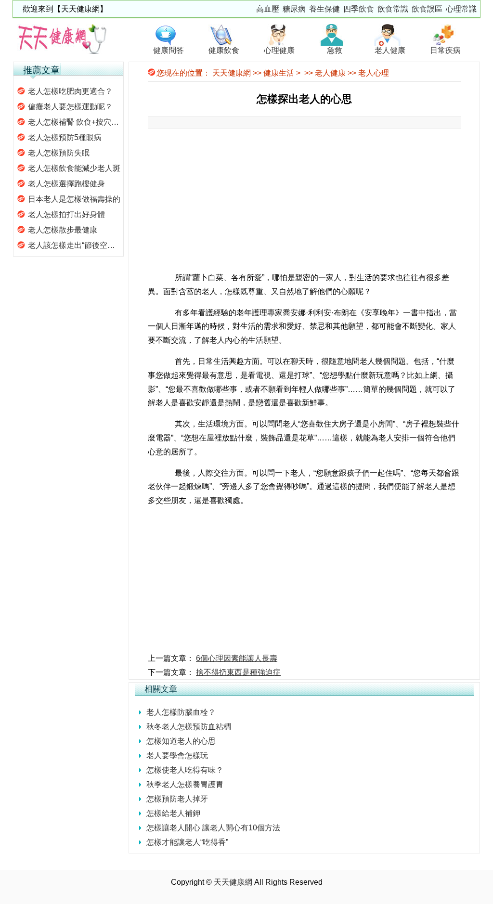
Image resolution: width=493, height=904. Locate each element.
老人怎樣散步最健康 (62, 230)
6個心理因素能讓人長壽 (236, 658)
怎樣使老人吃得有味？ (184, 770)
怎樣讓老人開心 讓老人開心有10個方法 (213, 828)
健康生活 (278, 73)
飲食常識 (392, 9)
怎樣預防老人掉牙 (177, 799)
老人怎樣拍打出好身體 (66, 214)
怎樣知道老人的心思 (181, 741)
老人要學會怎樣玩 (177, 755)
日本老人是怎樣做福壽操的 (74, 199)
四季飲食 (358, 9)
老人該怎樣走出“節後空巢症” (76, 245)
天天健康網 (231, 73)
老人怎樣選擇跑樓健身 (66, 184)
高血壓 (267, 9)
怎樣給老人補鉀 (173, 813)
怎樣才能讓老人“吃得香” (187, 842)
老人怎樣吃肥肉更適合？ (70, 91)
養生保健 (324, 9)
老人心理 (373, 73)
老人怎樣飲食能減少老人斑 (74, 168)
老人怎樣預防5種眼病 (65, 137)
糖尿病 (294, 9)
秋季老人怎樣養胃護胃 (184, 784)
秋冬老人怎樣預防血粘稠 (188, 727)
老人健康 (330, 73)
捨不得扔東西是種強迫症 (238, 672)
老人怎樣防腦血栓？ (181, 712)
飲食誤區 (427, 9)
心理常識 (461, 9)
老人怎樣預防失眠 (59, 153)
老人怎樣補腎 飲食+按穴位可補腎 (85, 122)
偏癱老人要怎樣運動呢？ (70, 107)
